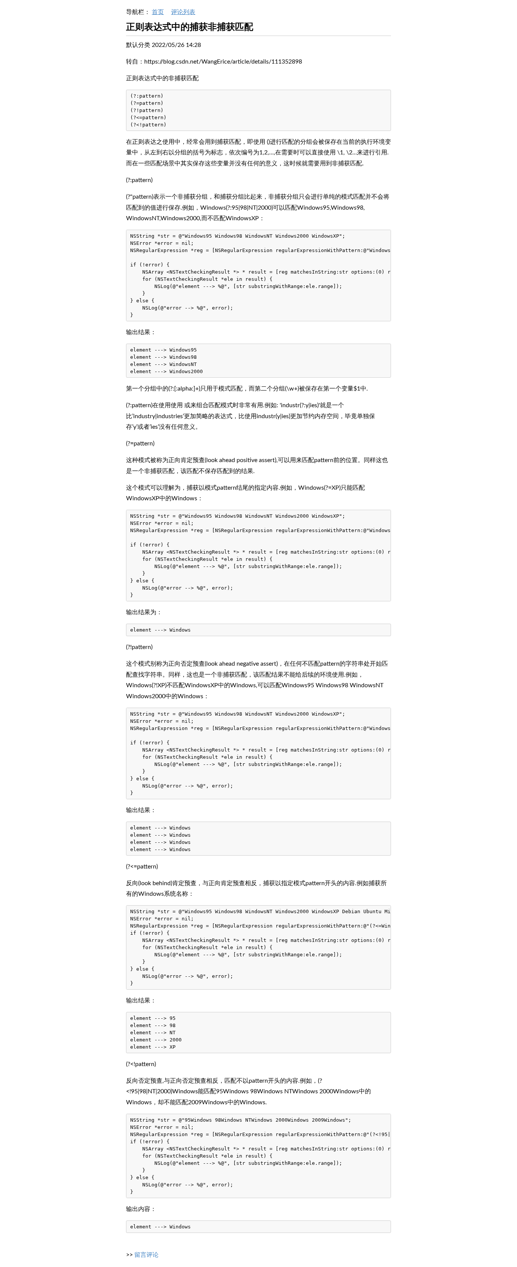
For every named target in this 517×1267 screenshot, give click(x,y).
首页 (158, 12)
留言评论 (146, 1255)
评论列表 (183, 12)
